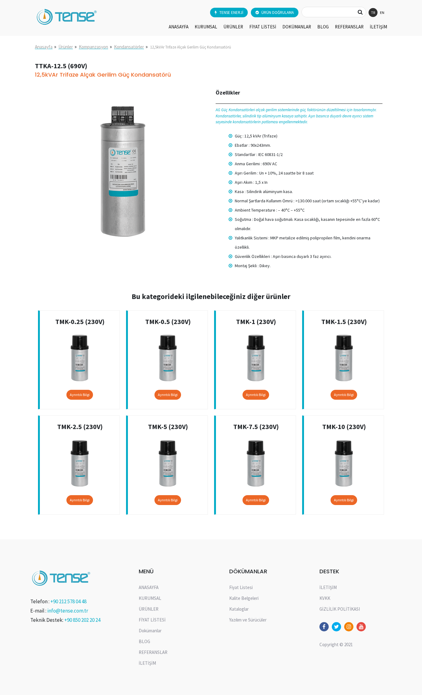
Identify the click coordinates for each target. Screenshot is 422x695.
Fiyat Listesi (241, 587)
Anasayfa (44, 47)
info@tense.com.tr (67, 610)
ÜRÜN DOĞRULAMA (277, 12)
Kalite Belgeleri (244, 598)
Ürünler (65, 47)
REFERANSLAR (349, 27)
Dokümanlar (296, 27)
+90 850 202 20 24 (82, 620)
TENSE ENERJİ (231, 12)
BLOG (323, 27)
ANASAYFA (178, 27)
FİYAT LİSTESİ (262, 27)
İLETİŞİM (378, 27)
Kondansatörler (129, 47)
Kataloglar (239, 609)
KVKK (324, 598)
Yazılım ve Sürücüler (248, 620)
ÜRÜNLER (233, 27)
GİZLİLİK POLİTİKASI (339, 609)
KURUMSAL (206, 27)
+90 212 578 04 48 (68, 601)
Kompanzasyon (93, 47)
